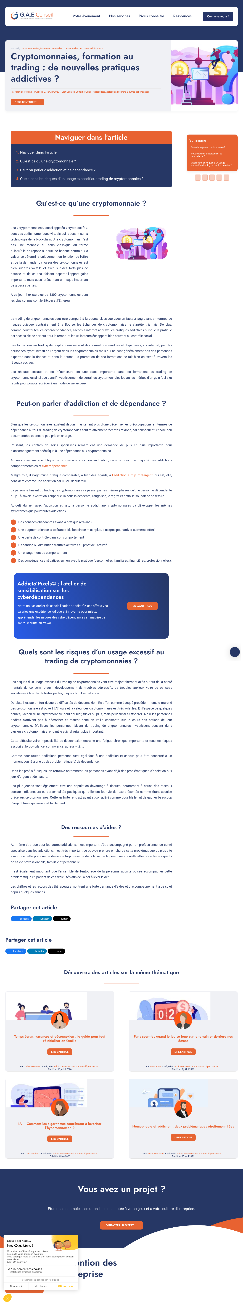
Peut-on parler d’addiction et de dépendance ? (58, 170)
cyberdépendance (54, 466)
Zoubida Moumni (31, 1066)
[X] (204, 177)
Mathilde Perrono (23, 91)
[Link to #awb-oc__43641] (235, 652)
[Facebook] (197, 177)
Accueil (15, 48)
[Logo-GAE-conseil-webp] (31, 13)
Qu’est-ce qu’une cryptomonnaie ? (48, 161)
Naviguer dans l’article (38, 152)
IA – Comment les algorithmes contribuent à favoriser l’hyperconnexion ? (59, 1125)
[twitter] (225, 3)
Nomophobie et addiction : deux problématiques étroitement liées (183, 1126)
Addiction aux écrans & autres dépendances (127, 91)
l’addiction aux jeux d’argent (132, 475)
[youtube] (231, 3)
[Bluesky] (212, 177)
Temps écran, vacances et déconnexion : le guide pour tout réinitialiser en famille (59, 1038)
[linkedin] (220, 3)
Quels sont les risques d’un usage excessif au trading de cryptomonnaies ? (81, 179)
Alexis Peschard (155, 1153)
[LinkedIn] (219, 177)
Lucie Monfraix (32, 1153)
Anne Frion (155, 1066)
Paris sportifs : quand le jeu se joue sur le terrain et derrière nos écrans (183, 1038)
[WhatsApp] (226, 177)
